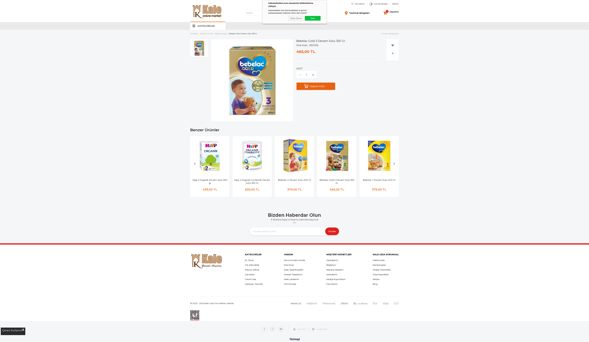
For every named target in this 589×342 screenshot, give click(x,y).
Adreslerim (331, 274)
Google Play (322, 329)
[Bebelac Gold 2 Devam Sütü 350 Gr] (337, 156)
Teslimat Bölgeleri (359, 13)
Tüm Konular (290, 284)
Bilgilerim (331, 265)
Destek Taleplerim (293, 274)
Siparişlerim (332, 260)
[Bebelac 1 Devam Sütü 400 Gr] (379, 156)
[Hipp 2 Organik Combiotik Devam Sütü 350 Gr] (252, 156)
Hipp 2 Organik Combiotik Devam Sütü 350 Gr (252, 182)
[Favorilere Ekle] (393, 45)
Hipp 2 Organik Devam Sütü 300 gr (209, 182)
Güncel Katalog (380, 4)
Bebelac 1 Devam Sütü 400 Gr (379, 180)
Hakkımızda (379, 260)
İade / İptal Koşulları (293, 269)
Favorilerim (360, 4)
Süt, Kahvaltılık (252, 265)
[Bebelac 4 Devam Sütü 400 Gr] (294, 156)
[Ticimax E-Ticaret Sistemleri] (294, 339)
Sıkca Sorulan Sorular (294, 260)
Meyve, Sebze (252, 269)
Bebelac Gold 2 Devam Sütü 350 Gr (337, 182)
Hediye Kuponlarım (336, 279)
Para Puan (289, 265)
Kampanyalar (379, 265)
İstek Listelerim (291, 279)
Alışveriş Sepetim (334, 269)
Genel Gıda (250, 279)
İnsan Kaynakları (381, 274)
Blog (375, 284)
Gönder (332, 231)
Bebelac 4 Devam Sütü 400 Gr (294, 180)
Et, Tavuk (249, 260)
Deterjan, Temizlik (254, 284)
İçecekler (250, 274)
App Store (301, 329)
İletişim (395, 4)
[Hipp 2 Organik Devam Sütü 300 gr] (210, 156)
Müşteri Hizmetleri (382, 269)
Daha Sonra (296, 18)
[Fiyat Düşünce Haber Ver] (393, 53)
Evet (313, 18)
